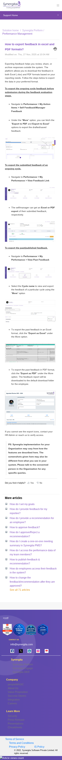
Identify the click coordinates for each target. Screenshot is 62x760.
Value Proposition (18, 692)
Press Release (16, 719)
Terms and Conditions (21, 743)
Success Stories (17, 695)
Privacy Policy (17, 746)
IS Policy (39, 746)
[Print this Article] (55, 49)
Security (12, 716)
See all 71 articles (20, 589)
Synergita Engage (23, 668)
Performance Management (17, 33)
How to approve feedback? (25, 527)
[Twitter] (20, 651)
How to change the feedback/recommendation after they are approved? (32, 581)
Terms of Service (14, 739)
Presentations (15, 723)
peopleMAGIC (16, 684)
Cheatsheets (15, 727)
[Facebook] (12, 651)
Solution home (10, 30)
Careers (12, 703)
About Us (13, 688)
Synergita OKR (21, 672)
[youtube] (46, 651)
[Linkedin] (29, 651)
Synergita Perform (32, 30)
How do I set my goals (22, 504)
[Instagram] (37, 651)
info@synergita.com (21, 644)
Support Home (10, 15)
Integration (14, 699)
